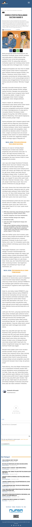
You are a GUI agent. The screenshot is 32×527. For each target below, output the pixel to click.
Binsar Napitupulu (6, 479)
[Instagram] (14, 525)
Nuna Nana (4, 500)
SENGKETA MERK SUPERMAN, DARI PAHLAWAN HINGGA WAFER (16, 477)
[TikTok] (16, 525)
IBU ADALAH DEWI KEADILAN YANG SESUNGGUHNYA (15, 464)
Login (2, 419)
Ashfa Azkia (5, 491)
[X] (14, 50)
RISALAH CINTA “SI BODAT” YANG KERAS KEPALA (14, 468)
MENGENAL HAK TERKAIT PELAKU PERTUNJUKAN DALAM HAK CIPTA (16, 472)
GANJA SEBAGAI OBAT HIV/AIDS (10, 460)
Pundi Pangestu (5, 469)
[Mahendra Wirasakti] (3, 29)
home (2, 10)
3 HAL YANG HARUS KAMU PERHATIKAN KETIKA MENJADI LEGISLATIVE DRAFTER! (16, 490)
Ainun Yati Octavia (6, 496)
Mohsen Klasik (5, 465)
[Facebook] (10, 50)
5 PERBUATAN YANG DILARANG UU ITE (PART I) (13, 499)
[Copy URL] (21, 50)
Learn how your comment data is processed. (14, 440)
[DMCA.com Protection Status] (16, 517)
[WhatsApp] (17, 50)
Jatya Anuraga (5, 461)
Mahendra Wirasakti (8, 29)
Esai (5, 10)
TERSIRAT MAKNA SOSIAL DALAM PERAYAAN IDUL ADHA (16, 481)
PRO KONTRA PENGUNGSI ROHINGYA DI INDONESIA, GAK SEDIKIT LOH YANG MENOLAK (16, 495)
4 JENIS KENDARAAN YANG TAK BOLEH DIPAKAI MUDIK (15, 485)
